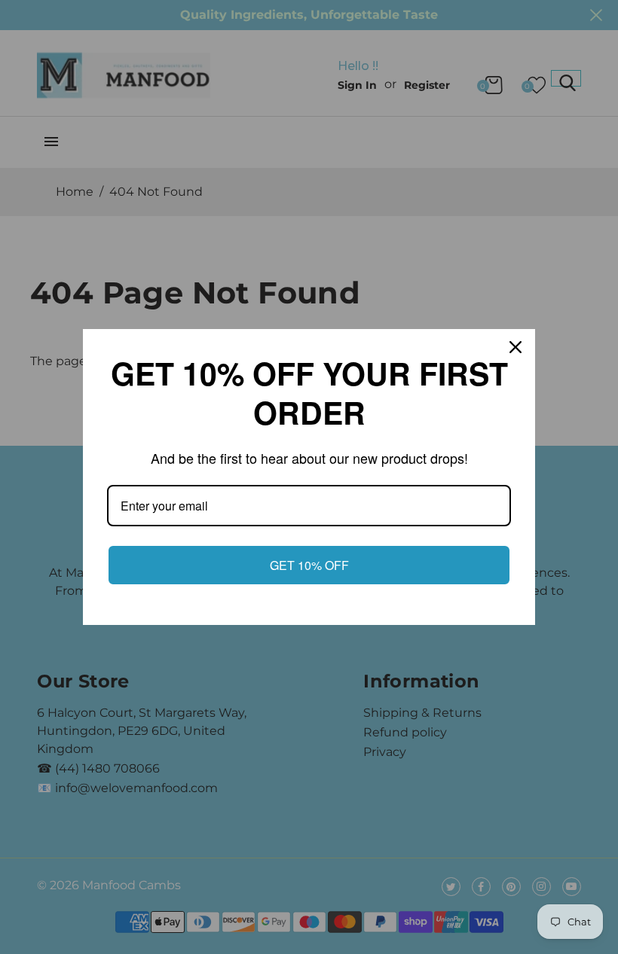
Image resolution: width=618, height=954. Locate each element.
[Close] (517, 347)
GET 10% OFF (309, 565)
